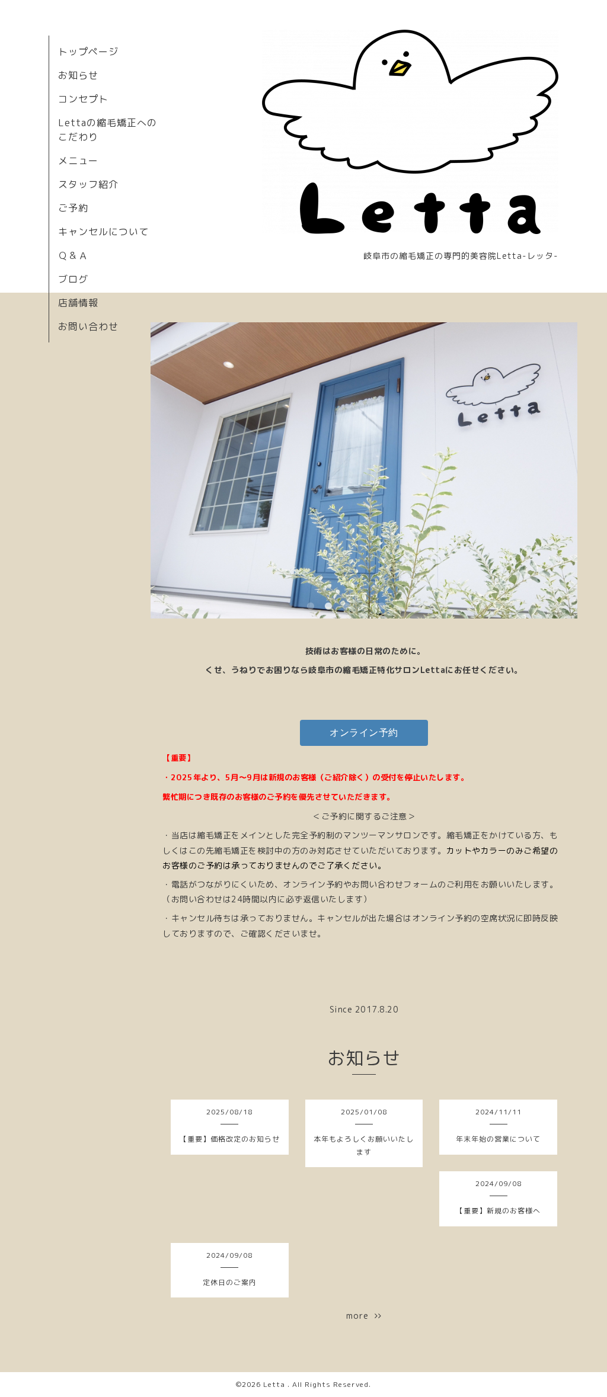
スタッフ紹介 (88, 184)
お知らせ (78, 75)
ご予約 (73, 207)
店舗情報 (78, 302)
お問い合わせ (88, 326)
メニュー (78, 160)
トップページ (88, 51)
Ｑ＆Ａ (73, 255)
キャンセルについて (103, 231)
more (360, 1315)
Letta (275, 1384)
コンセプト (83, 98)
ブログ (73, 279)
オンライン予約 (364, 733)
